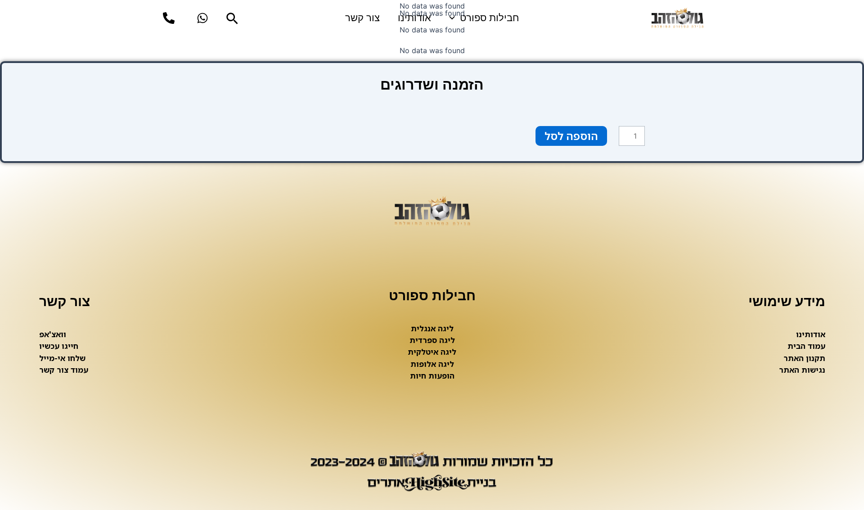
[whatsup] (203, 18)
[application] (454, 18)
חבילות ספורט (489, 17)
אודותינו (414, 17)
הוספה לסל (571, 135)
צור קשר (362, 17)
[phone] (169, 18)
